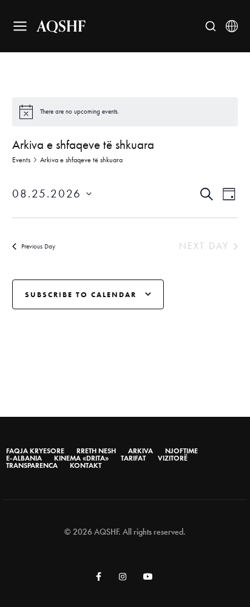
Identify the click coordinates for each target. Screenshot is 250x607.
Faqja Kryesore (35, 450)
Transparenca (32, 465)
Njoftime (181, 450)
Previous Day (38, 246)
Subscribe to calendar (81, 294)
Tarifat (133, 458)
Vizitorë (172, 458)
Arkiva (140, 450)
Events (21, 160)
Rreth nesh (96, 450)
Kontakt (85, 465)
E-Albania (24, 458)
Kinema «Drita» (81, 458)
